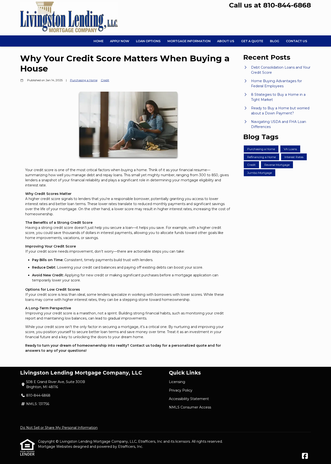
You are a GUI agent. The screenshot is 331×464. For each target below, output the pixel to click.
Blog (274, 41)
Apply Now (119, 41)
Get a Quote (252, 41)
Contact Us (296, 41)
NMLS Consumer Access (190, 407)
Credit (105, 80)
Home (98, 41)
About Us (225, 41)
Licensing (177, 382)
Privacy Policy (180, 390)
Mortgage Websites (55, 446)
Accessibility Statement (189, 399)
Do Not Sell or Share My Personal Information (59, 427)
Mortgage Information (189, 41)
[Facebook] (305, 456)
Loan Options (148, 41)
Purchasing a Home (83, 80)
